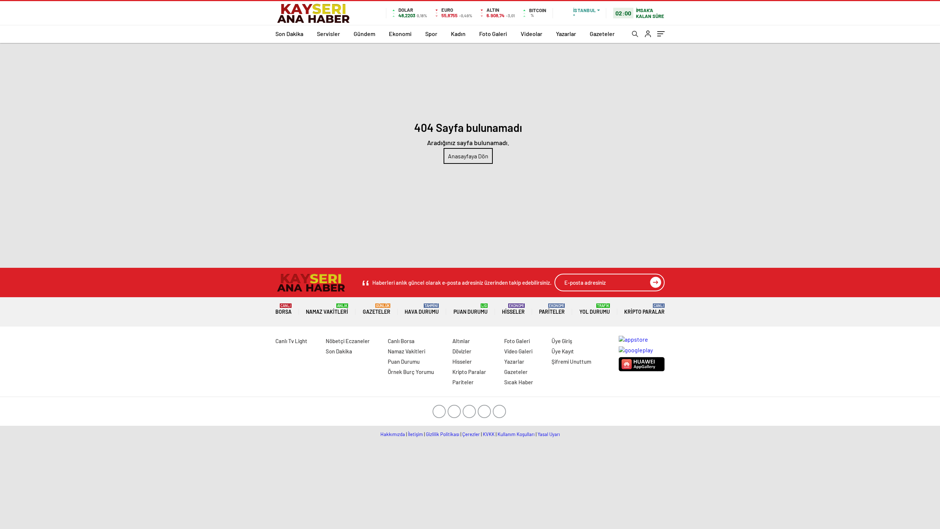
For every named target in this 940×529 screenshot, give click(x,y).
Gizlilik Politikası (442, 434)
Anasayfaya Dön (468, 155)
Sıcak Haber (518, 382)
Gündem (364, 33)
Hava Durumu (422, 309)
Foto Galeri (493, 33)
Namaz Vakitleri (327, 309)
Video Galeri (518, 351)
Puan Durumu (470, 309)
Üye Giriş (562, 341)
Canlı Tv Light (291, 341)
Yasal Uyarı (549, 434)
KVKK (489, 434)
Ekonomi (400, 33)
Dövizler (461, 351)
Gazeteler (602, 33)
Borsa (283, 309)
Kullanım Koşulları (516, 434)
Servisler (328, 33)
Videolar (531, 33)
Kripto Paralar (644, 309)
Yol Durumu (594, 309)
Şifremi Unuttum (571, 361)
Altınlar (461, 341)
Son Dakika (289, 33)
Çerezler (471, 434)
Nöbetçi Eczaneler (348, 341)
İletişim (415, 434)
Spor (431, 33)
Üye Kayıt (563, 351)
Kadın (458, 33)
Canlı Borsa (401, 341)
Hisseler (513, 309)
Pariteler (552, 309)
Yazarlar (566, 33)
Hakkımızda (392, 434)
